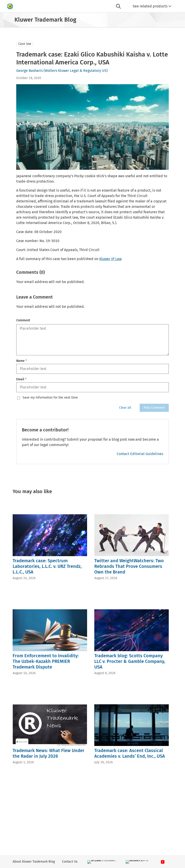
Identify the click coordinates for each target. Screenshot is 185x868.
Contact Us (70, 861)
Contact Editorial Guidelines (140, 454)
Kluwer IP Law (110, 259)
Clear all (125, 408)
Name (21, 361)
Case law (24, 44)
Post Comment (154, 408)
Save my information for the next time (50, 397)
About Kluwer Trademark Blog (34, 861)
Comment (23, 320)
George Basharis (29, 70)
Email (21, 379)
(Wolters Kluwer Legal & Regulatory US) (76, 70)
